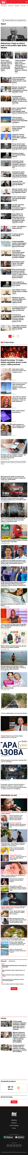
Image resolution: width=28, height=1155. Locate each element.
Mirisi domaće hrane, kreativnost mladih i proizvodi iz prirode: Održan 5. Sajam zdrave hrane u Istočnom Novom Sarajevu (19, 273)
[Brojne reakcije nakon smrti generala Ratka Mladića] (6, 199)
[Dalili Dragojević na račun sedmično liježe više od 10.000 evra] (6, 430)
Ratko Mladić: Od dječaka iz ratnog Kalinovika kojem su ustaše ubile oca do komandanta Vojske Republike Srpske (18, 218)
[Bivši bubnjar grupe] (6, 264)
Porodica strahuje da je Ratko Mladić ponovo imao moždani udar (19, 308)
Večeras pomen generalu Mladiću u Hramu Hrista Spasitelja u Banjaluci (19, 120)
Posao (14, 1128)
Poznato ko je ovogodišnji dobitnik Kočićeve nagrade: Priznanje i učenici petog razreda (18, 318)
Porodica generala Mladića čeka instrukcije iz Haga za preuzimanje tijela (19, 207)
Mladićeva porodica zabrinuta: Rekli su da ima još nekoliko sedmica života (19, 300)
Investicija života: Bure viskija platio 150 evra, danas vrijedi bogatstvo (13, 980)
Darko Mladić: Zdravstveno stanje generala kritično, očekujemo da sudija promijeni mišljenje (18, 254)
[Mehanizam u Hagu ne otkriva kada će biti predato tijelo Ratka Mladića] (14, 34)
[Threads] (11, 1145)
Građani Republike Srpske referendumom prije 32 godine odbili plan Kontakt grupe (19, 244)
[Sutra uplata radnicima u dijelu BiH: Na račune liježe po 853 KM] (6, 328)
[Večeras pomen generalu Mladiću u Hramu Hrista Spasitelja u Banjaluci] (6, 120)
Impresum (14, 1122)
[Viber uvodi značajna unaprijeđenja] (6, 416)
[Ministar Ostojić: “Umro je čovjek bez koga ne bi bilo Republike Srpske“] (6, 191)
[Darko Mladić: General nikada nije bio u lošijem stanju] (6, 292)
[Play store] (8, 1137)
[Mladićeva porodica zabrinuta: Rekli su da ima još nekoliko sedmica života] (6, 301)
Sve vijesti (4, 5)
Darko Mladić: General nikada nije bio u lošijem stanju (19, 291)
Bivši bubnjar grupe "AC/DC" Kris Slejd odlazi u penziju (18, 263)
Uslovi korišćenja (14, 1125)
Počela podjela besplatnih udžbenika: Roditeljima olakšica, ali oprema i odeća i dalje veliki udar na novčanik (20, 1025)
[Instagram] (17, 1145)
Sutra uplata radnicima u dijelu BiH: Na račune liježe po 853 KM (19, 327)
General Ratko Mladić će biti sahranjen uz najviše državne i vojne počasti (19, 80)
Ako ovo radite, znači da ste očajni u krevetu (12, 984)
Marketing (14, 1120)
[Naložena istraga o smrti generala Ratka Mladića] (6, 156)
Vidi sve (14, 988)
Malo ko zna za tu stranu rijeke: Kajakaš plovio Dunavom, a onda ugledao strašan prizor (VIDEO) (19, 386)
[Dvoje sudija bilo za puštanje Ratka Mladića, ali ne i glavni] (6, 284)
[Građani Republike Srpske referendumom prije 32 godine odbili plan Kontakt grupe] (6, 245)
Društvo (10, 5)
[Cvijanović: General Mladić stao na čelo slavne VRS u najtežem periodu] (6, 138)
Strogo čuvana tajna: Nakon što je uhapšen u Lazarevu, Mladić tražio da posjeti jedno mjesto (19, 146)
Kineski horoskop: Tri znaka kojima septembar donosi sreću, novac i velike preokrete (14, 362)
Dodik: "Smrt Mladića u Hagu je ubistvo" (19, 227)
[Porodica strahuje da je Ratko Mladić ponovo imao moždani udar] (6, 309)
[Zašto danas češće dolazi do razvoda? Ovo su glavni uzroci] (6, 374)
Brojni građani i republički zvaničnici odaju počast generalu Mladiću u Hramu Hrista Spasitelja (19, 100)
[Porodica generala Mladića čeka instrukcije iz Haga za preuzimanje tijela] (6, 208)
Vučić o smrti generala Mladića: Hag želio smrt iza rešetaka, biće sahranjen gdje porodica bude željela (6, 65)
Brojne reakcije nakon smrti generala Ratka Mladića (19, 198)
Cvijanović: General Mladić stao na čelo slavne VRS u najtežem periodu (19, 137)
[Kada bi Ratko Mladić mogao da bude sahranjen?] (6, 129)
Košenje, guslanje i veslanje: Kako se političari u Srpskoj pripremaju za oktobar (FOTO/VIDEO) (20, 1048)
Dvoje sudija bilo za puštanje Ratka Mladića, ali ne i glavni (19, 283)
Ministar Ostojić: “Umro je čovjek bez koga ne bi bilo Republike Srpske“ (19, 190)
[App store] (20, 1137)
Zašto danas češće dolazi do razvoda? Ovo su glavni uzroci (19, 370)
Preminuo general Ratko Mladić (18, 234)
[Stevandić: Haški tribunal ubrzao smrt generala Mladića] (6, 184)
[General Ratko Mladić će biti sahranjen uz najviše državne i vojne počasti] (6, 81)
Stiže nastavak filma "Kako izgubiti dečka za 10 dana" (13, 971)
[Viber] (20, 1145)
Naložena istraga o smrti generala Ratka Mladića (18, 155)
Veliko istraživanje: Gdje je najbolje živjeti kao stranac (13, 975)
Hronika (17, 5)
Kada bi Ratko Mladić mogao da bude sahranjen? (18, 128)
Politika (23, 5)
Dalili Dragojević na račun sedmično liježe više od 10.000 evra (18, 426)
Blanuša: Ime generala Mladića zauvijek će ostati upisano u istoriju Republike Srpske (19, 89)
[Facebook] (8, 1145)
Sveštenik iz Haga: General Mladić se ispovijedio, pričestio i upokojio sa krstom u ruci (19, 164)
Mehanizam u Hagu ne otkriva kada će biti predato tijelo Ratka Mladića (14, 45)
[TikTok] (14, 1145)
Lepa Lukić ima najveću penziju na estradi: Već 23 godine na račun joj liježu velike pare (19, 399)
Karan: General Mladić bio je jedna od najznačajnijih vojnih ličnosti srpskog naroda (19, 110)
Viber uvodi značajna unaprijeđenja (18, 411)
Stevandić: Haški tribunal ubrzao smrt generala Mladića (18, 183)
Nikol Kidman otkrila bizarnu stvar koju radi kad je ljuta (14, 966)
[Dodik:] (6, 229)
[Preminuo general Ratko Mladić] (6, 236)
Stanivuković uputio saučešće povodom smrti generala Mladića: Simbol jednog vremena (19, 174)
